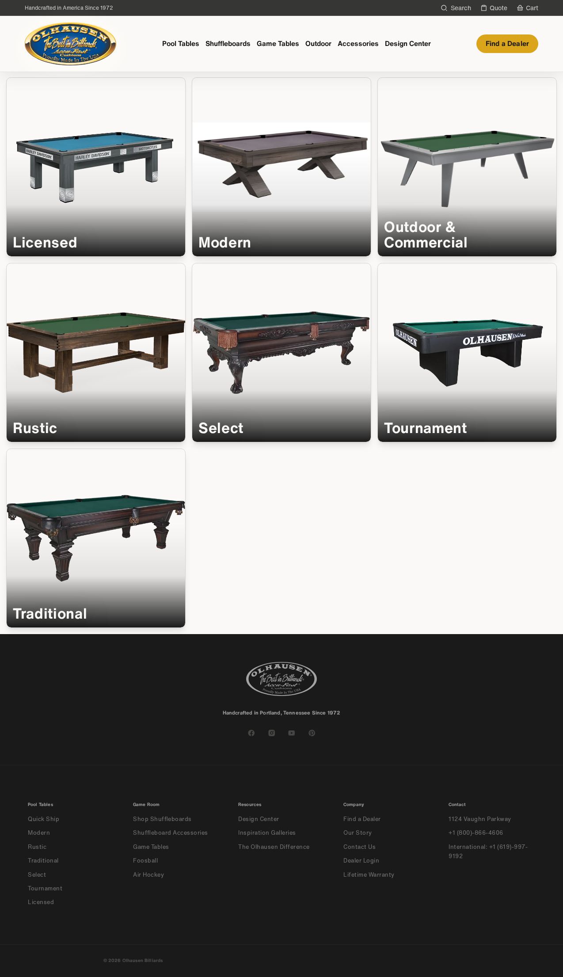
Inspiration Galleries (267, 833)
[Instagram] (272, 733)
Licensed (41, 902)
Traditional (43, 860)
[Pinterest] (312, 733)
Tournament (45, 888)
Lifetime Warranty (369, 875)
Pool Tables (180, 43)
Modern (39, 833)
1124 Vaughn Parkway (480, 819)
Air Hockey (148, 875)
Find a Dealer (507, 43)
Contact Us (359, 847)
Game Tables (278, 43)
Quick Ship (43, 819)
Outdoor (318, 43)
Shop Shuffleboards (162, 819)
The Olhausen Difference (274, 847)
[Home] (70, 43)
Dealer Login (361, 860)
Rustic (37, 847)
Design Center (408, 43)
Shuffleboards (228, 43)
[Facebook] (251, 733)
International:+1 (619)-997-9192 (488, 851)
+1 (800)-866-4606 (476, 833)
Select (37, 875)
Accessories (358, 43)
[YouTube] (292, 733)
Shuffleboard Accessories (170, 833)
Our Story (357, 833)
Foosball (145, 860)
